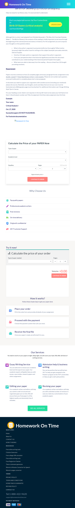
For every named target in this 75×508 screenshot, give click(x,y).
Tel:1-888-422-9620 (16, 494)
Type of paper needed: (15, 258)
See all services (37, 408)
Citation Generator (11, 452)
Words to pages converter (14, 470)
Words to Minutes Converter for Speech (18, 467)
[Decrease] (40, 168)
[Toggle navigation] (68, 4)
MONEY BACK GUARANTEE (14, 483)
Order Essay (56, 24)
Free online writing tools (13, 449)
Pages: (55, 258)
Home (8, 433)
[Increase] (65, 168)
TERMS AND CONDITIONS (14, 480)
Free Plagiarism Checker (13, 461)
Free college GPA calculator (14, 455)
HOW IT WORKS (11, 442)
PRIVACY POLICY (11, 477)
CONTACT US (10, 439)
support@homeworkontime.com (16, 497)
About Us (9, 436)
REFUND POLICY (11, 486)
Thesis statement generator (14, 464)
